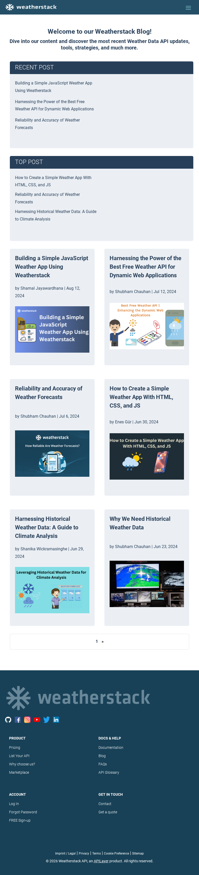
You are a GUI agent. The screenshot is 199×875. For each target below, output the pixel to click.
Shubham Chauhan (38, 416)
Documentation (110, 747)
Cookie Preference (116, 853)
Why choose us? (22, 764)
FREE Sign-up (20, 820)
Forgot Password (23, 812)
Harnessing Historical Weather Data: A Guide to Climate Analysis (46, 527)
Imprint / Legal (65, 853)
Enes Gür (123, 421)
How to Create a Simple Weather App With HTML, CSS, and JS (141, 397)
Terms (96, 853)
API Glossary (108, 772)
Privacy (84, 853)
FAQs (102, 764)
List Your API (19, 756)
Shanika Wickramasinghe (43, 548)
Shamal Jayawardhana (41, 288)
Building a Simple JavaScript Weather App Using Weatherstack (51, 267)
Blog (102, 756)
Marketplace (19, 772)
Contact (104, 804)
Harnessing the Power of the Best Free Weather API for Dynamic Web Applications (145, 267)
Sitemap (138, 853)
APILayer (101, 861)
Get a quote (107, 812)
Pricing (14, 747)
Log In (14, 804)
